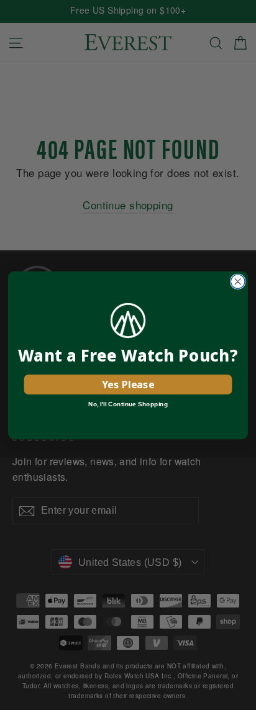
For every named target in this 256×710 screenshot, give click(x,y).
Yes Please (128, 384)
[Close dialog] (238, 281)
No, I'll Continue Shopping (128, 404)
